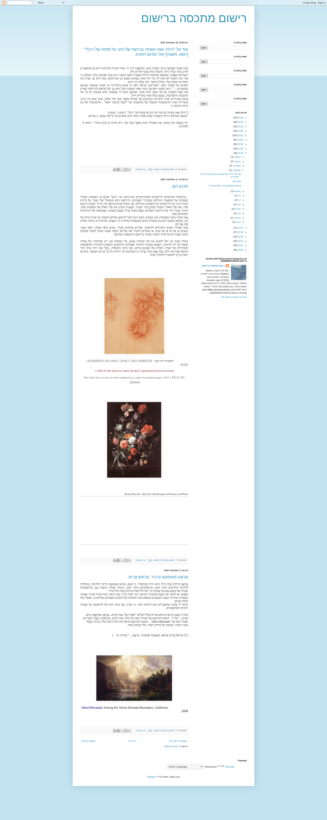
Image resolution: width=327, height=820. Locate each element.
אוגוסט (237, 191)
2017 (240, 228)
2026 (240, 117)
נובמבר (237, 161)
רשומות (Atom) (171, 746)
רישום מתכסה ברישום (194, 18)
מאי (239, 204)
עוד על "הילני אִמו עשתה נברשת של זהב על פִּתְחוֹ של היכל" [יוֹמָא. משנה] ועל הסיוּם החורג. (136, 52)
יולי (239, 195)
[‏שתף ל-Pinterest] (115, 169)
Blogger (152, 777)
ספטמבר (236, 170)
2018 (240, 153)
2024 (240, 126)
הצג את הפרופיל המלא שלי (234, 297)
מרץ (238, 213)
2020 (240, 144)
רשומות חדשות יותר (178, 741)
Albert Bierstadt (91, 707)
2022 (240, 135)
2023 (240, 131)
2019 (240, 148)
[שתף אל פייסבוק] (118, 169)
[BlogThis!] (125, 169)
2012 (240, 250)
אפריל (237, 209)
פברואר (237, 217)
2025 (240, 122)
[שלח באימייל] (129, 169)
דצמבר (237, 157)
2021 (240, 140)
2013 (240, 245)
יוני (239, 200)
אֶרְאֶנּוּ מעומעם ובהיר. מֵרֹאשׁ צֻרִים (158, 577)
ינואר (238, 222)
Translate (229, 766)
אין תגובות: (140, 169)
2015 (240, 236)
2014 (240, 241)
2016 (240, 232)
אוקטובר (236, 165)
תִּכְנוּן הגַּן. (179, 186)
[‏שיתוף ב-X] (122, 169)
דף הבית (132, 741)
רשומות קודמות (88, 741)
